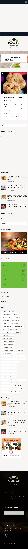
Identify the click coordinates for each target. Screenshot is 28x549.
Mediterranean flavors (8, 344)
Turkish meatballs (18, 385)
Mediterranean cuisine (8, 341)
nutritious (20, 350)
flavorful (5, 323)
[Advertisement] (14, 18)
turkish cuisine (21, 380)
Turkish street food (19, 388)
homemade (16, 332)
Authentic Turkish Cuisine (9, 311)
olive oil (17, 353)
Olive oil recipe (6, 356)
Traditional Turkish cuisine (9, 365)
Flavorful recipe (7, 326)
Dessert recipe (6, 317)
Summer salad (6, 362)
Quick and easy (6, 359)
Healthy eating (13, 329)
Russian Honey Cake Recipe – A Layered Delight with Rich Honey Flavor (17, 178)
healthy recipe (6, 332)
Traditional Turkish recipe (9, 374)
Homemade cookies (7, 335)
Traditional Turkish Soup (9, 377)
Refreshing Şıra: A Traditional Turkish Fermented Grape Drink (16, 205)
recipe (15, 359)
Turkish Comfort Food (8, 380)
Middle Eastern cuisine (8, 347)
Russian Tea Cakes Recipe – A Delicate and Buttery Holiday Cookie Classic (17, 187)
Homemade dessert (8, 338)
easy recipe (6, 320)
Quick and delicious (18, 356)
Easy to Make (15, 320)
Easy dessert (17, 317)
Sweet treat (16, 362)
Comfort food (6, 314)
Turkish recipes (6, 388)
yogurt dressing (15, 391)
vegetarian (5, 391)
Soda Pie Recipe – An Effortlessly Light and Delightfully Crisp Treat (17, 196)
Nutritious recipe (7, 353)
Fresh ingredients (18, 326)
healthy (4, 329)
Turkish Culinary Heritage (9, 383)
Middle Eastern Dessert (8, 350)
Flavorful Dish (14, 323)
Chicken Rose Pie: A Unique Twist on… (13, 99)
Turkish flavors (6, 385)
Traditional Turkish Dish (8, 368)
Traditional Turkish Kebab (9, 371)
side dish (22, 359)
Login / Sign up (7, 34)
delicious (15, 314)
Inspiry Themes (14, 545)
